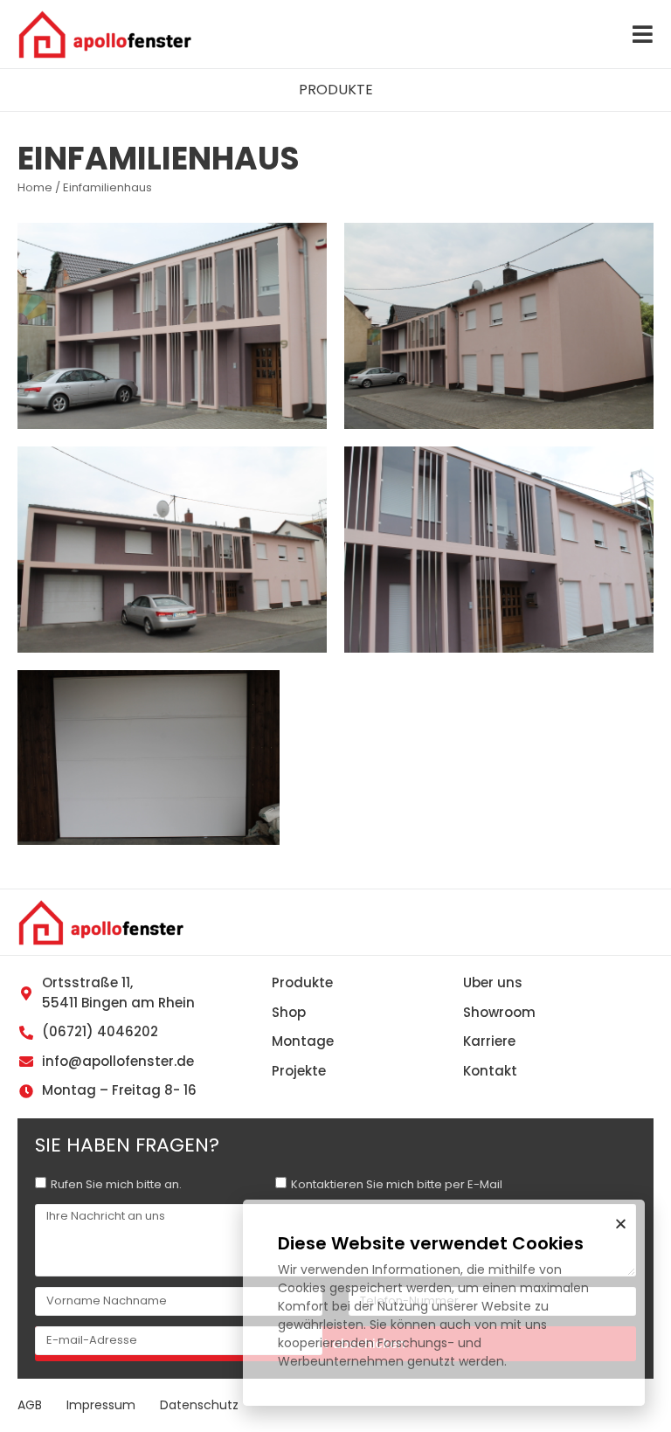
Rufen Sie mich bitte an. (116, 1184)
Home (34, 187)
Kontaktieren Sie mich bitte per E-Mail (396, 1184)
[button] (336, 90)
